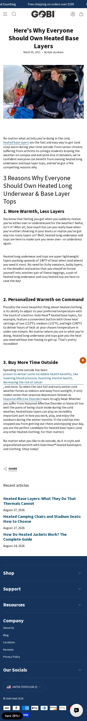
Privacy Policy (11, 657)
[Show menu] (5, 14)
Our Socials (15, 670)
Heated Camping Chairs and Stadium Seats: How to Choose (42, 519)
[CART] (81, 14)
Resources (14, 605)
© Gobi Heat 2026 (13, 698)
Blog (6, 635)
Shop (8, 573)
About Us (8, 628)
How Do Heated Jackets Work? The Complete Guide (35, 537)
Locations (9, 642)
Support (12, 589)
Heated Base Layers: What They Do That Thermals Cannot (39, 501)
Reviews (8, 649)
